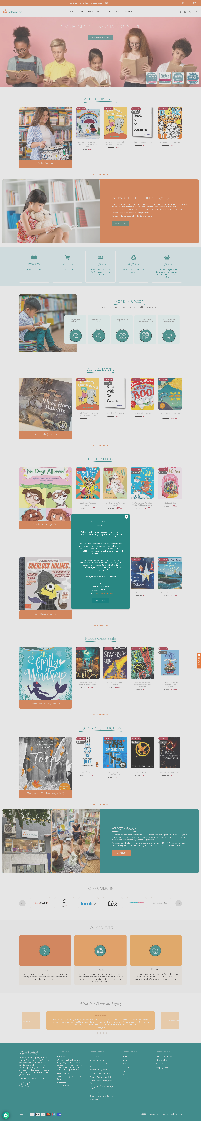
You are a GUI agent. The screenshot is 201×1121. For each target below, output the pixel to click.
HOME (125, 1057)
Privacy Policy (161, 1060)
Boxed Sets (94, 1100)
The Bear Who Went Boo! (142, 413)
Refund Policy (161, 1064)
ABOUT (125, 1060)
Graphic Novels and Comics (101, 1096)
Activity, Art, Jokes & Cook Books (100, 1065)
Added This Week (97, 1060)
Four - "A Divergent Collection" (169, 772)
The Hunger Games (142, 772)
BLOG (125, 1075)
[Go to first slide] (178, 903)
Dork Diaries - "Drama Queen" (170, 142)
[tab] (95, 1033)
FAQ (124, 1071)
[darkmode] (196, 12)
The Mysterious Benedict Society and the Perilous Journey (170, 684)
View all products (100, 174)
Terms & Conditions (164, 1057)
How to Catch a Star (142, 593)
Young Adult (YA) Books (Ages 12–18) (102, 1087)
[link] (107, 174)
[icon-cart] (190, 12)
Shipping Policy (162, 1067)
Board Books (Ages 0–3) (100, 1070)
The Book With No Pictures (142, 142)
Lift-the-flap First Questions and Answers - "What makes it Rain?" (87, 144)
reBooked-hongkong (155, 1114)
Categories (94, 1057)
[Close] (126, 516)
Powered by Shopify (174, 1114)
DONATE (126, 1067)
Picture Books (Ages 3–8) (100, 1073)
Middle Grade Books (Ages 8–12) (102, 1082)
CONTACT (127, 1078)
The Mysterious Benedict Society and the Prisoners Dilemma (142, 684)
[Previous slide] (22, 903)
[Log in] (185, 12)
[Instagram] (182, 3)
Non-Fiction (94, 1092)
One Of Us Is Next (87, 772)
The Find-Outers (170, 503)
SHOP (125, 1064)
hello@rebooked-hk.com (34, 1078)
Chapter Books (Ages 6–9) (101, 1077)
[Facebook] (179, 3)
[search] (179, 12)
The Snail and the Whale (170, 593)
